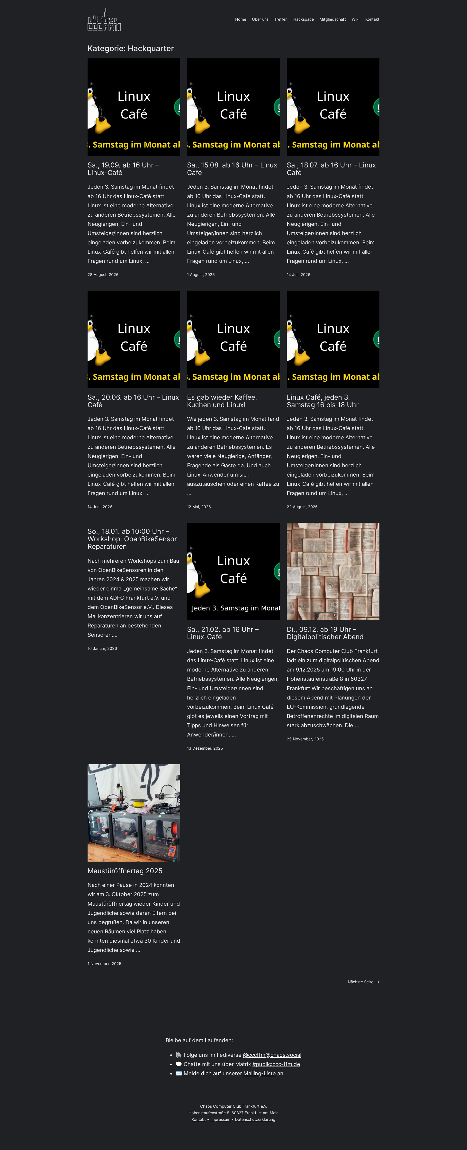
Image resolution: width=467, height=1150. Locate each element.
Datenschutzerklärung (255, 1119)
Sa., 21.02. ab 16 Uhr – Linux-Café (223, 633)
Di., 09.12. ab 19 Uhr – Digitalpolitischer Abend (325, 633)
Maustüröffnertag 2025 (125, 871)
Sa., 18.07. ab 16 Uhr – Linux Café (331, 168)
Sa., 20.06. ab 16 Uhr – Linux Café (133, 401)
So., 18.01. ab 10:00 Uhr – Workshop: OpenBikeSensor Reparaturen (132, 539)
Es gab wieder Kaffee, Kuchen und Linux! (222, 401)
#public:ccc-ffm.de (276, 1064)
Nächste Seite (363, 981)
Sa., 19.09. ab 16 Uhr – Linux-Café (123, 168)
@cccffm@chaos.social (272, 1054)
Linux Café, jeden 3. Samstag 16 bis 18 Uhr (323, 401)
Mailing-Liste (259, 1073)
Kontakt (199, 1119)
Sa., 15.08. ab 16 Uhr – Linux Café (232, 168)
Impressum (220, 1119)
